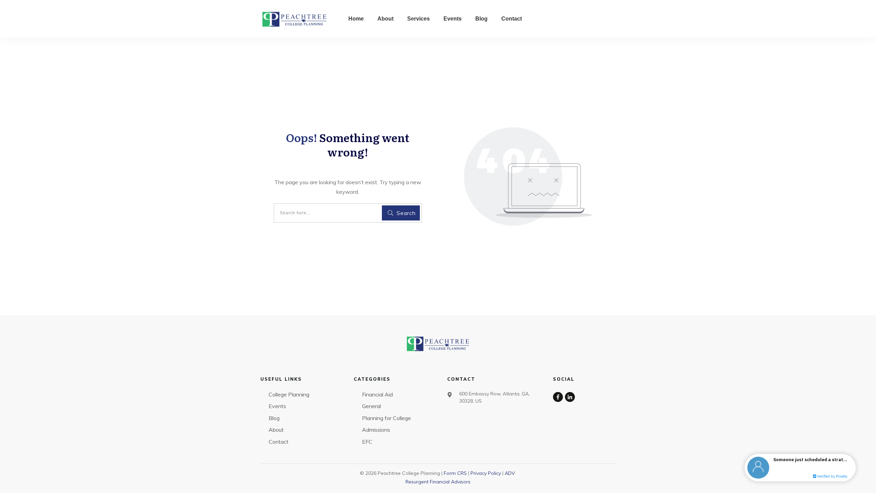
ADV (510, 473)
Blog (274, 418)
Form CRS (455, 473)
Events (277, 406)
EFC (367, 441)
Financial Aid (377, 394)
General (371, 406)
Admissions (376, 429)
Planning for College (386, 418)
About (276, 429)
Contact (278, 441)
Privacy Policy (486, 473)
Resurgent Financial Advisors (438, 482)
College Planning (289, 394)
